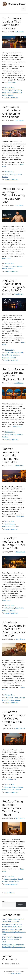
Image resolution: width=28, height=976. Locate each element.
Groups (20, 787)
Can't (7, 524)
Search (5, 901)
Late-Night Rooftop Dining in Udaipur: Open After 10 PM (14, 543)
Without (11, 269)
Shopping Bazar (16, 4)
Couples (8, 787)
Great (9, 92)
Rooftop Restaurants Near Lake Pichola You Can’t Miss (10, 455)
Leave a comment (11, 97)
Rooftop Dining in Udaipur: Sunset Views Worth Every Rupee (12, 808)
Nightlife (5, 357)
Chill (6, 174)
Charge (22, 697)
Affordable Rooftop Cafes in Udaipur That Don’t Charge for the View (14, 629)
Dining (11, 608)
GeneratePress (16, 973)
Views (11, 881)
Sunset (20, 879)
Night (7, 434)
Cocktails (8, 90)
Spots (12, 789)
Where (4, 269)
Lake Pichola (17, 92)
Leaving (8, 266)
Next (12, 892)
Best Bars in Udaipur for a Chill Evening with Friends (11, 112)
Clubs (7, 352)
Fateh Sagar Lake (16, 352)
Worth (17, 881)
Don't (4, 700)
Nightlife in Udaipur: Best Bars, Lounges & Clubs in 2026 (13, 285)
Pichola (12, 524)
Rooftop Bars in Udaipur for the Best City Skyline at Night (13, 374)
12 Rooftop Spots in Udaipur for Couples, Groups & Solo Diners (13, 718)
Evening (12, 174)
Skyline (20, 434)
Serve (4, 95)
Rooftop (13, 434)
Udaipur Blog (9, 87)
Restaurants (7, 526)
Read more (12, 82)
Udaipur (11, 95)
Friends (19, 174)
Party (14, 266)
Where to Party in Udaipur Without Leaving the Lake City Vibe (13, 195)
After (6, 608)
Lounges (16, 355)
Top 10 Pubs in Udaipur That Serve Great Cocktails (12, 23)
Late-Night (19, 608)
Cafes (16, 697)
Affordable (9, 697)
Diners (14, 787)
